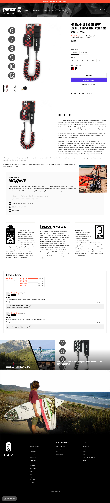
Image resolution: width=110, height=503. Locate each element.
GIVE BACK (32, 482)
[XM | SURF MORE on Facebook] (4, 455)
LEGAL (84, 460)
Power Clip (84, 53)
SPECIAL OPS (33, 452)
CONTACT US (86, 446)
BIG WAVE (32, 480)
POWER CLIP (33, 460)
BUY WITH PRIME (50, 10)
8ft (83, 60)
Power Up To (75, 49)
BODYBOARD (59, 454)
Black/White (76, 68)
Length (73, 57)
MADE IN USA (86, 452)
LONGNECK (32, 466)
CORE (31, 471)
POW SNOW (33, 468)
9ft (88, 60)
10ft (93, 60)
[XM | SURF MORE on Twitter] (8, 455)
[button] (75, 36)
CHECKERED (33, 454)
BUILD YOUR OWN (34, 446)
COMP (31, 474)
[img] (15, 293)
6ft (72, 60)
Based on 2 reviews (11, 280)
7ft (78, 60)
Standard (74, 53)
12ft (99, 60)
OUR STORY (85, 449)
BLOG (84, 454)
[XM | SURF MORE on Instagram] (12, 455)
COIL (57, 452)
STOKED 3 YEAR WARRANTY (89, 457)
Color (76, 65)
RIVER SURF (33, 463)
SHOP (27, 10)
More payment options (88, 84)
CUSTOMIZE (37, 10)
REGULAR (32, 477)
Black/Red (72, 68)
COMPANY (62, 10)
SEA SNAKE (32, 449)
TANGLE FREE (33, 457)
